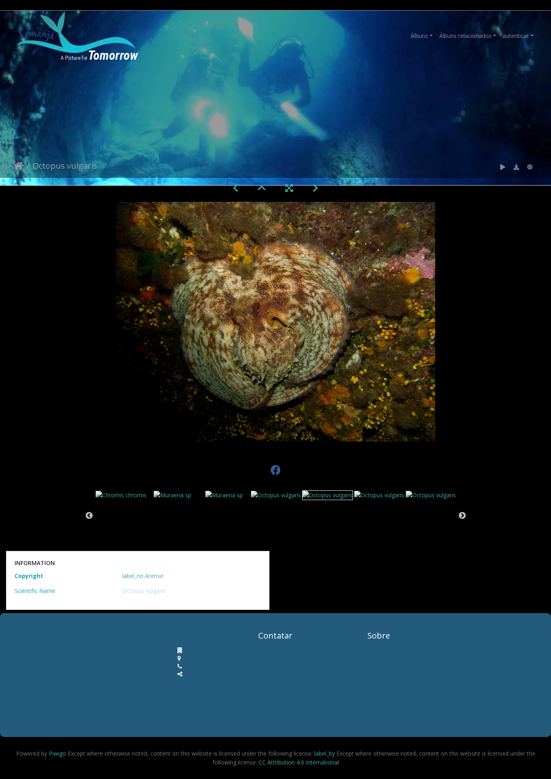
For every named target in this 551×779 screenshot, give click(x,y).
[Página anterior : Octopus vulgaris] (235, 188)
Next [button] (462, 516)
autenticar (516, 36)
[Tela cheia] (289, 188)
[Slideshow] (502, 167)
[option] (121, 494)
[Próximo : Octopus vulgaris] (315, 188)
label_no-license (142, 576)
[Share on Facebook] (276, 468)
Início (18, 167)
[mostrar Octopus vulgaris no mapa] (530, 167)
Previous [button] (89, 516)
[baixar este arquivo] (516, 167)
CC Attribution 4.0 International (298, 762)
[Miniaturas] (262, 188)
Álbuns (419, 36)
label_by (324, 753)
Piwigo (57, 753)
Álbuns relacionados (465, 36)
